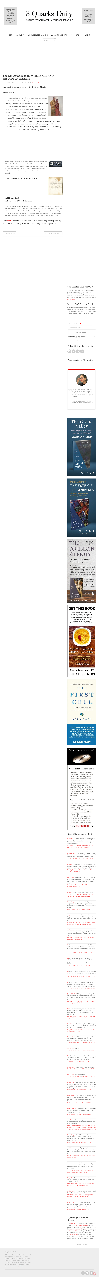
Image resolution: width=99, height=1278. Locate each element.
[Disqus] (33, 261)
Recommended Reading (38, 35)
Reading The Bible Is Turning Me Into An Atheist (80, 870)
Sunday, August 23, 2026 (83, 909)
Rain (68, 1009)
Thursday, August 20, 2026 (83, 1089)
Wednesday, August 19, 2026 (88, 1129)
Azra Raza (35, 82)
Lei (68, 945)
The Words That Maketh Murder (52, 233)
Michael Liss (70, 892)
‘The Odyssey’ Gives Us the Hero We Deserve (79, 885)
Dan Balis (86, 1229)
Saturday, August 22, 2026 (74, 939)
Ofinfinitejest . (71, 877)
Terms (81, 340)
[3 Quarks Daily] (49, 21)
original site (73, 1223)
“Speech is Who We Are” (74, 858)
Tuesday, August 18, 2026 (80, 1185)
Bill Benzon (70, 1082)
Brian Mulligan (71, 902)
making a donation (19, 1266)
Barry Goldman (71, 1095)
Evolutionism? (71, 909)
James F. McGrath (72, 994)
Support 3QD (76, 35)
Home (11, 35)
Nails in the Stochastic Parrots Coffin (77, 1155)
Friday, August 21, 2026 (73, 1031)
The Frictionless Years (73, 952)
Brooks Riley (70, 1037)
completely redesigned (82, 1225)
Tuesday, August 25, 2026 (83, 847)
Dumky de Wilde (73, 1234)
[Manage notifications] (94, 1273)
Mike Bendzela (71, 853)
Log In (87, 35)
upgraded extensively (76, 1229)
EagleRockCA (71, 930)
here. (9, 220)
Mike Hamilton (71, 838)
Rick (68, 1056)
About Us (21, 35)
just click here (71, 299)
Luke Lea (69, 864)
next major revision (72, 1231)
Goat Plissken (71, 1120)
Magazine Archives (59, 35)
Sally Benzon (71, 915)
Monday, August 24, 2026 (74, 886)
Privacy (85, 340)
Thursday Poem (71, 1061)
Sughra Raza (70, 1048)
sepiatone (70, 1148)
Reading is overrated (10, 233)
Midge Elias (70, 1178)
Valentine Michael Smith (74, 1163)
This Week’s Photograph (74, 1042)
